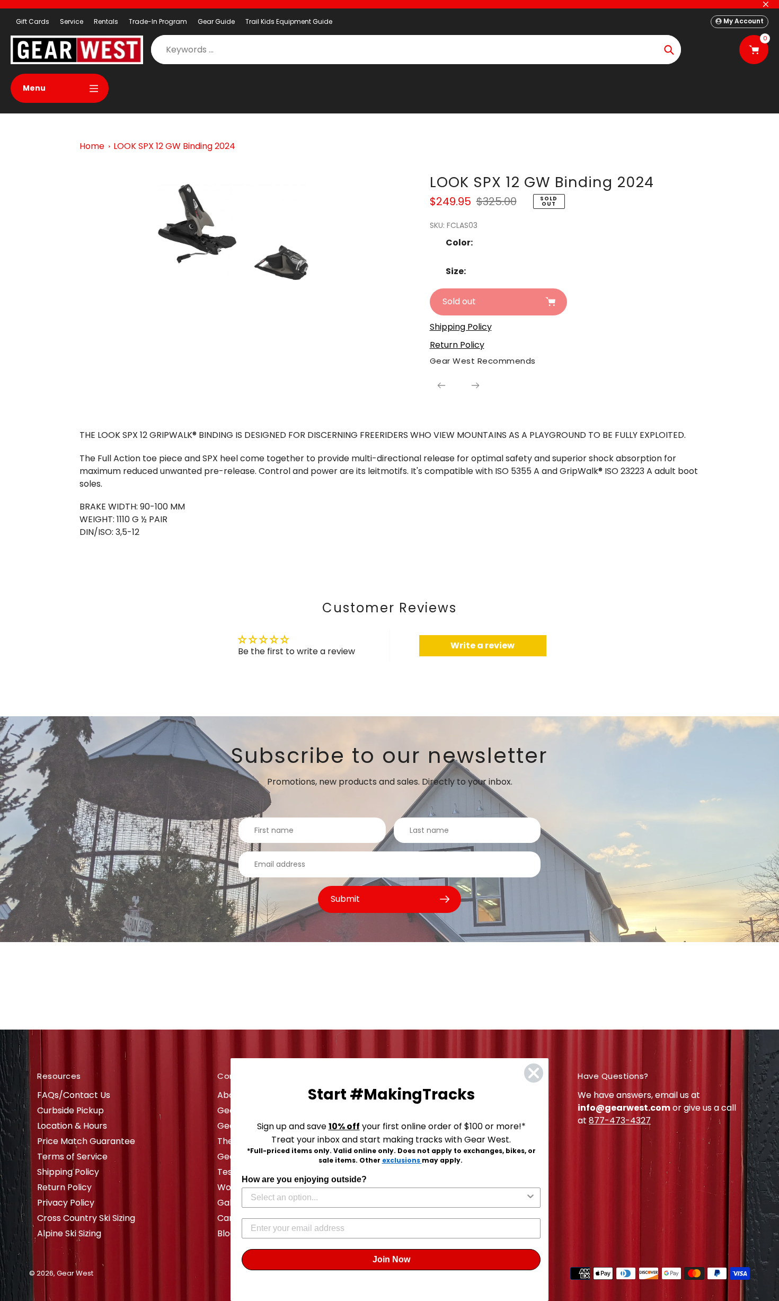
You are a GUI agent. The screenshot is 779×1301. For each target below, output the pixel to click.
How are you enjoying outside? (304, 1179)
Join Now (391, 1259)
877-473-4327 (620, 1120)
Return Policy (64, 1187)
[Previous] (441, 385)
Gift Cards (32, 21)
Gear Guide (216, 21)
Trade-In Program (158, 21)
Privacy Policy (65, 1203)
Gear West (75, 1273)
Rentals (106, 21)
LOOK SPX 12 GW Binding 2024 (174, 146)
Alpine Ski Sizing (69, 1233)
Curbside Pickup (70, 1110)
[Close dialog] (533, 1073)
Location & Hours (72, 1126)
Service (71, 21)
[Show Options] (530, 1197)
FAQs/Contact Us (73, 1095)
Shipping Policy (68, 1172)
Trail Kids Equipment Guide (288, 21)
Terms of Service (72, 1156)
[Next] (475, 385)
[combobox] (388, 1197)
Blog (226, 1233)
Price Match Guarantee (86, 1141)
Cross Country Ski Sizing (86, 1218)
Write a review (482, 645)
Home (91, 146)
